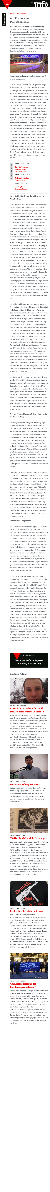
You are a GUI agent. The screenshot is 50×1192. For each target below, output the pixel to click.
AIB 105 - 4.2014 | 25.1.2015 (18, 14)
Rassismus (3, 19)
